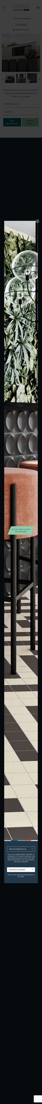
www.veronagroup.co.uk (17, 849)
